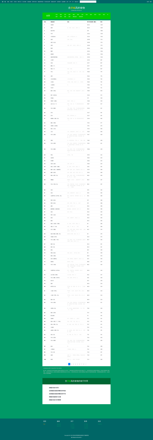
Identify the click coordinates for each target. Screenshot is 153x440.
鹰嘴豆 (52, 179)
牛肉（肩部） (53, 134)
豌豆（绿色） (53, 90)
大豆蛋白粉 (53, 36)
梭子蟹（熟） (53, 286)
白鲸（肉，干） (54, 103)
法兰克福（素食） (54, 274)
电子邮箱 (86, 424)
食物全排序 (53, 1)
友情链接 (100, 424)
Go (98, 1)
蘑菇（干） (53, 65)
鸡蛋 (52, 39)
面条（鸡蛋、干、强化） (56, 321)
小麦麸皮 (53, 349)
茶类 (61, 16)
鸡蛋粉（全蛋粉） (54, 125)
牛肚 (52, 71)
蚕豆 (52, 211)
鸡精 (52, 140)
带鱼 (52, 154)
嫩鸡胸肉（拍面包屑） (55, 209)
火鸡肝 (52, 60)
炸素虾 (52, 160)
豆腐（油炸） (53, 163)
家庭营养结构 (40, 1)
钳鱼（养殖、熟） (54, 324)
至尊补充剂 (34, 1)
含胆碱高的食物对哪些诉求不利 (57, 393)
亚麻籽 (52, 318)
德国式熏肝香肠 (54, 57)
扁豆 (52, 206)
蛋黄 (52, 27)
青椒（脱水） (53, 252)
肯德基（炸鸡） (54, 236)
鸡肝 (52, 76)
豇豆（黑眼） (53, 229)
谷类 (56, 14)
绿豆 (52, 190)
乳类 (100, 14)
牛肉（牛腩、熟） (54, 184)
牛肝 (52, 33)
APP (70, 1)
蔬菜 (69, 14)
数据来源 (59, 424)
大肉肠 (52, 327)
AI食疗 (11, 1)
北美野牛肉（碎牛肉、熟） (56, 195)
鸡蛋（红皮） (53, 42)
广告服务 (72, 428)
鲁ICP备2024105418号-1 (76, 437)
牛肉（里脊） (53, 337)
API (73, 1)
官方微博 (86, 426)
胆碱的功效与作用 (54, 387)
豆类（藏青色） (54, 258)
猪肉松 (52, 261)
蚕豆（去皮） (53, 214)
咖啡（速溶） (53, 172)
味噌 (52, 359)
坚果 (87, 14)
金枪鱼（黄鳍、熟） (55, 330)
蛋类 (104, 14)
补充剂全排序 (47, 1)
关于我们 (72, 424)
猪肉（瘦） (53, 299)
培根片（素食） (54, 101)
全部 (48, 15)
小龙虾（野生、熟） (55, 295)
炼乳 (52, 249)
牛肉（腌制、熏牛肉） (55, 277)
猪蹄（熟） (53, 244)
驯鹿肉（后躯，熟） (55, 118)
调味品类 (75, 16)
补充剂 (15, 1)
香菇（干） (53, 68)
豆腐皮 (52, 98)
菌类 (74, 14)
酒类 (65, 16)
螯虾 (52, 283)
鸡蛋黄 (52, 24)
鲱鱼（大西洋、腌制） (55, 166)
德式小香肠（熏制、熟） (56, 233)
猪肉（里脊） (53, 312)
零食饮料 (81, 16)
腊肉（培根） (53, 122)
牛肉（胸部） (53, 108)
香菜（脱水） (53, 200)
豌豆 (52, 220)
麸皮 (52, 346)
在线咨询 (86, 428)
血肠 (52, 355)
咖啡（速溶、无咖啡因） (56, 169)
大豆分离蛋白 (53, 79)
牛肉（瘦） (53, 352)
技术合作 (72, 426)
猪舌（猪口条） (54, 95)
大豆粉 (52, 82)
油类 (69, 16)
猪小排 (52, 280)
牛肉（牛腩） (53, 264)
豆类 (65, 14)
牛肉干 (52, 87)
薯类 (61, 14)
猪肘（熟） (53, 247)
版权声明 (59, 426)
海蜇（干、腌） (54, 226)
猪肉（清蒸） (53, 255)
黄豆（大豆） (53, 128)
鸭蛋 (52, 48)
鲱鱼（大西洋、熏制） (55, 223)
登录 (151, 1)
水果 (82, 14)
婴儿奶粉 (53, 315)
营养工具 (19, 1)
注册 (148, 1)
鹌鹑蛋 (52, 54)
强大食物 (24, 1)
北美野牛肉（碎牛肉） (55, 270)
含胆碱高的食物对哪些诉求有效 (57, 390)
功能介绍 (76, 1)
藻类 (78, 14)
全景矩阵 (59, 1)
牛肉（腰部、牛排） (55, 239)
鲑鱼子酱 (53, 30)
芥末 (52, 112)
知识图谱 (63, 1)
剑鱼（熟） (53, 334)
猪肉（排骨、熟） (54, 175)
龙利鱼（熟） (53, 308)
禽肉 (95, 14)
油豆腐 (52, 157)
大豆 (52, 131)
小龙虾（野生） (54, 290)
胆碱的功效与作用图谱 (55, 400)
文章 (67, 1)
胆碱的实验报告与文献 (55, 397)
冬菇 (52, 63)
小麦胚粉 (53, 84)
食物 (8, 1)
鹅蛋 (52, 51)
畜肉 (91, 14)
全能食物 (29, 1)
